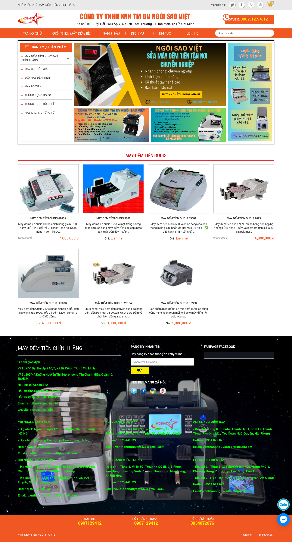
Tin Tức (165, 33)
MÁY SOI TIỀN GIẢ (35, 69)
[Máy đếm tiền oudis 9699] (243, 188)
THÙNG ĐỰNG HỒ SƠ (37, 95)
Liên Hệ (192, 33)
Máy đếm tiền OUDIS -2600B (48, 303)
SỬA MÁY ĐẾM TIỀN (37, 77)
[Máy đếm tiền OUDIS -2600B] (48, 273)
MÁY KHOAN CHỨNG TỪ (39, 113)
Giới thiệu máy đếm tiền (72, 33)
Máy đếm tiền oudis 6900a (48, 218)
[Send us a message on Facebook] (283, 519)
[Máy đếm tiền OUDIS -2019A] (113, 273)
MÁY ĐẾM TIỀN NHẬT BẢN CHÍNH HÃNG (39, 58)
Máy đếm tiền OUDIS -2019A (113, 303)
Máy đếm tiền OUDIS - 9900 (179, 303)
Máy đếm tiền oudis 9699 (244, 218)
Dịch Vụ (137, 33)
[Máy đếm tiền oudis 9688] (113, 188)
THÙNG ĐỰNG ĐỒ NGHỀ (39, 104)
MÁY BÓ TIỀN (32, 86)
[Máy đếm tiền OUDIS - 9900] (178, 273)
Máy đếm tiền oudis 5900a (178, 218)
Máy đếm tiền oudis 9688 (113, 218)
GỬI (139, 370)
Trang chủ (32, 33)
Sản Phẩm (111, 33)
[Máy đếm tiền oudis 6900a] (48, 188)
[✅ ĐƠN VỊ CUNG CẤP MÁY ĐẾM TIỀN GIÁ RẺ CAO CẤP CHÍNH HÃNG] (31, 18)
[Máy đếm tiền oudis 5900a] (178, 188)
